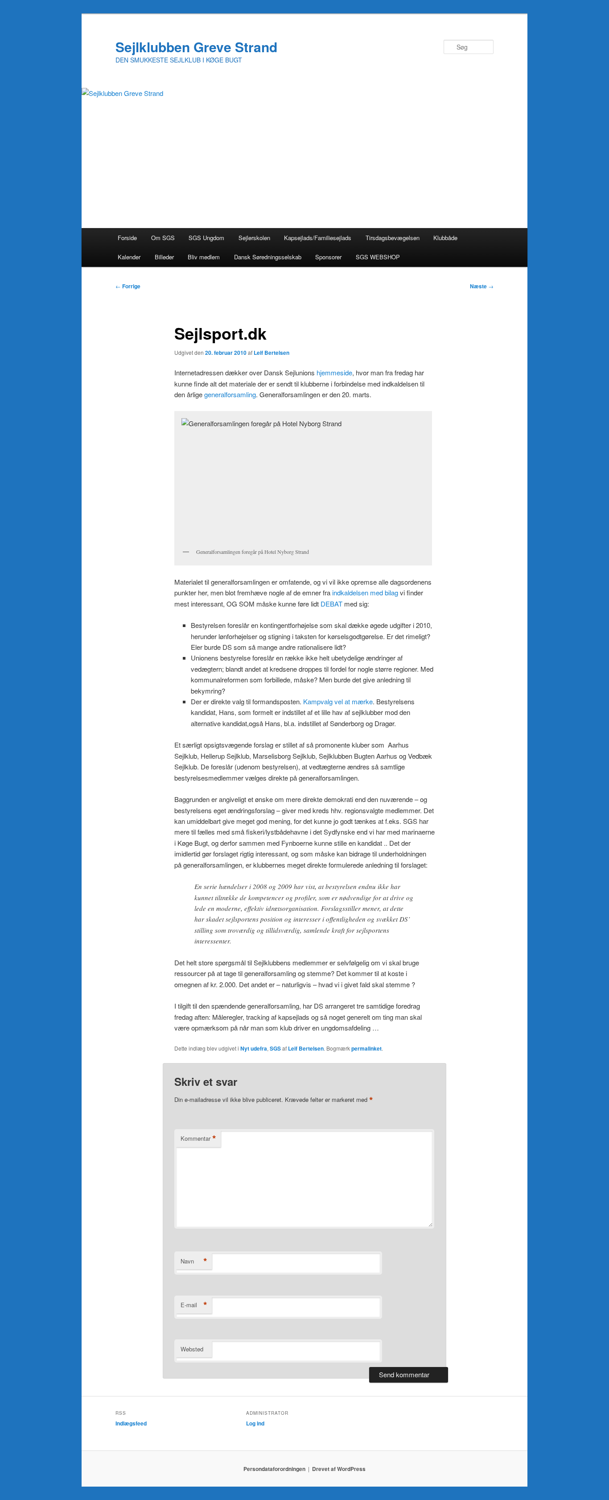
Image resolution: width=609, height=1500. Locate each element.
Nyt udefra (253, 1048)
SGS (275, 1048)
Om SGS (163, 237)
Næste (482, 286)
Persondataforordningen (274, 1469)
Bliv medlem (204, 257)
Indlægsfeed (131, 1423)
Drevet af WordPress (339, 1469)
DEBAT (331, 603)
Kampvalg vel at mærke (338, 701)
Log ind (255, 1423)
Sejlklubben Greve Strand (196, 46)
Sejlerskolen (254, 237)
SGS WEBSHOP (378, 257)
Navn (194, 1261)
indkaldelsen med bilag (365, 592)
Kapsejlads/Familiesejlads (317, 237)
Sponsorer (328, 257)
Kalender (129, 257)
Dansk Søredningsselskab (267, 257)
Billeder (164, 257)
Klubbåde (445, 237)
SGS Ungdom (206, 237)
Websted (192, 1349)
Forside (127, 237)
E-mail (194, 1305)
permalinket (366, 1048)
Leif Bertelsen (271, 353)
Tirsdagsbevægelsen (393, 237)
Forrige (127, 286)
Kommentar (198, 1138)
